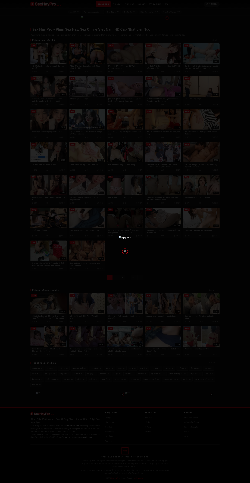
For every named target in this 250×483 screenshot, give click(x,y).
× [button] (125, 251)
